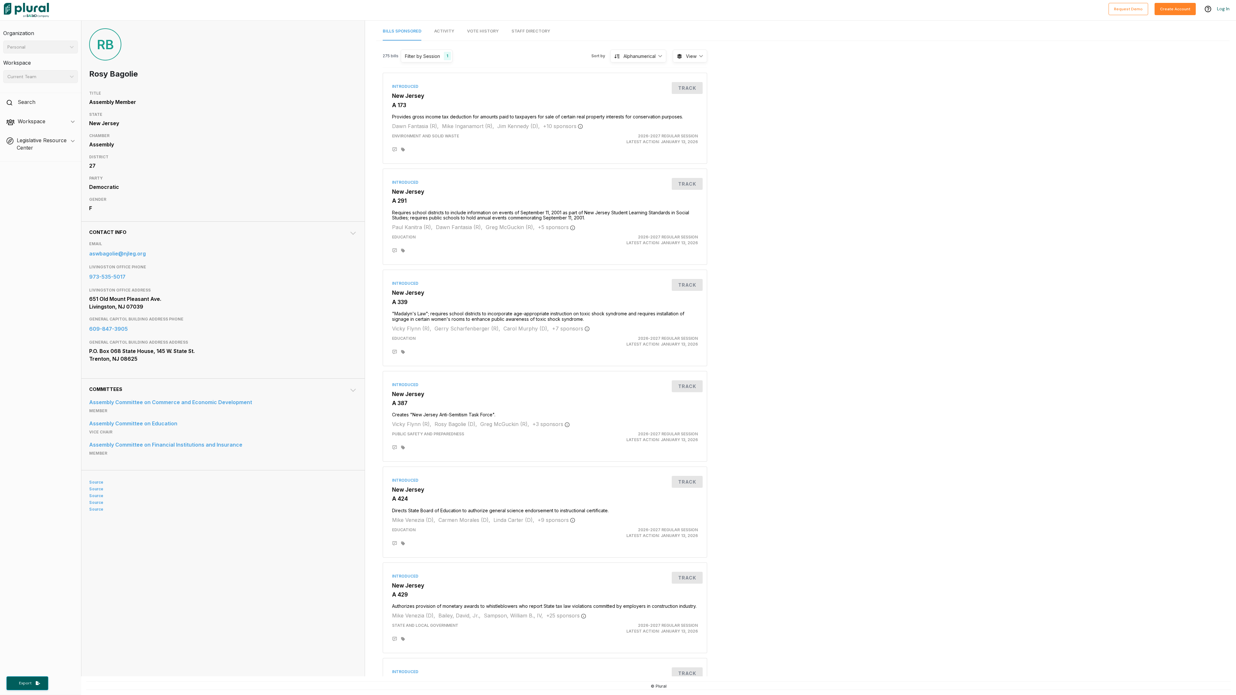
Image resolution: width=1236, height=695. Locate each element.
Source (96, 482)
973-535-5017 (107, 276)
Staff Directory (530, 31)
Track (687, 88)
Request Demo (1128, 9)
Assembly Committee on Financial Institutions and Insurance (165, 444)
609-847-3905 (108, 329)
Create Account (1175, 9)
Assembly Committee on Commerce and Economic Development (170, 402)
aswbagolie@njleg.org (117, 253)
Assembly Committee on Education (133, 423)
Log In (1223, 9)
